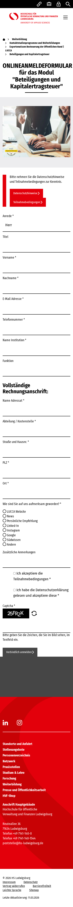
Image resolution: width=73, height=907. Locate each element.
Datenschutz (31, 882)
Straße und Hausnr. (16, 442)
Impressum (9, 882)
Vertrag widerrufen (14, 886)
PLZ (6, 463)
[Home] (4, 39)
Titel (5, 237)
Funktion (8, 361)
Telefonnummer (14, 320)
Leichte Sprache (12, 890)
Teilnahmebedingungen (26, 202)
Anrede (8, 216)
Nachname (10, 278)
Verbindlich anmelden (19, 652)
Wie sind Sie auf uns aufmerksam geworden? (32, 504)
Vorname (9, 257)
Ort (6, 483)
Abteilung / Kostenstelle (19, 421)
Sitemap (34, 890)
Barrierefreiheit (42, 886)
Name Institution (14, 340)
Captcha (9, 606)
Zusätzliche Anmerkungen (19, 552)
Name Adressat (13, 401)
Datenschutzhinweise (25, 193)
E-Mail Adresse (13, 299)
